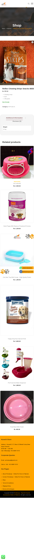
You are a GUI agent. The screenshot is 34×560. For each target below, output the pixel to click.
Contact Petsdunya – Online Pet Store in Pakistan (16, 477)
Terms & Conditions (8, 483)
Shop (4, 480)
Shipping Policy (7, 486)
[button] (32, 42)
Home (3, 28)
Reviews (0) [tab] (17, 121)
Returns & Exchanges (8, 489)
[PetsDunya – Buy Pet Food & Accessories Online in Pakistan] (3, 3)
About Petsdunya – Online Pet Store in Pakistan (16, 474)
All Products (11, 106)
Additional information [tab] (14, 118)
